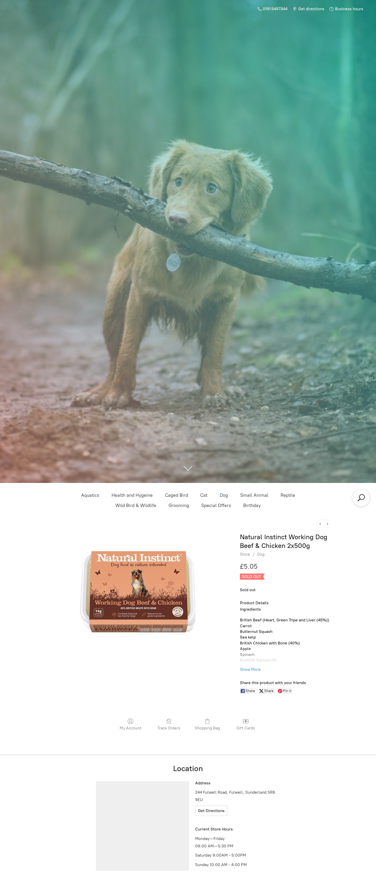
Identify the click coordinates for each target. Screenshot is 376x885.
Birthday (252, 505)
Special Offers (216, 505)
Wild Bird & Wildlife (135, 505)
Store (245, 554)
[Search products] (361, 497)
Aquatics (90, 495)
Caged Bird (176, 495)
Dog (224, 495)
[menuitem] (320, 523)
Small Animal (254, 495)
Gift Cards (245, 728)
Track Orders (168, 728)
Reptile (288, 495)
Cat (203, 495)
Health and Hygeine (132, 495)
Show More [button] (250, 669)
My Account (130, 728)
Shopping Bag (207, 728)
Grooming (179, 505)
